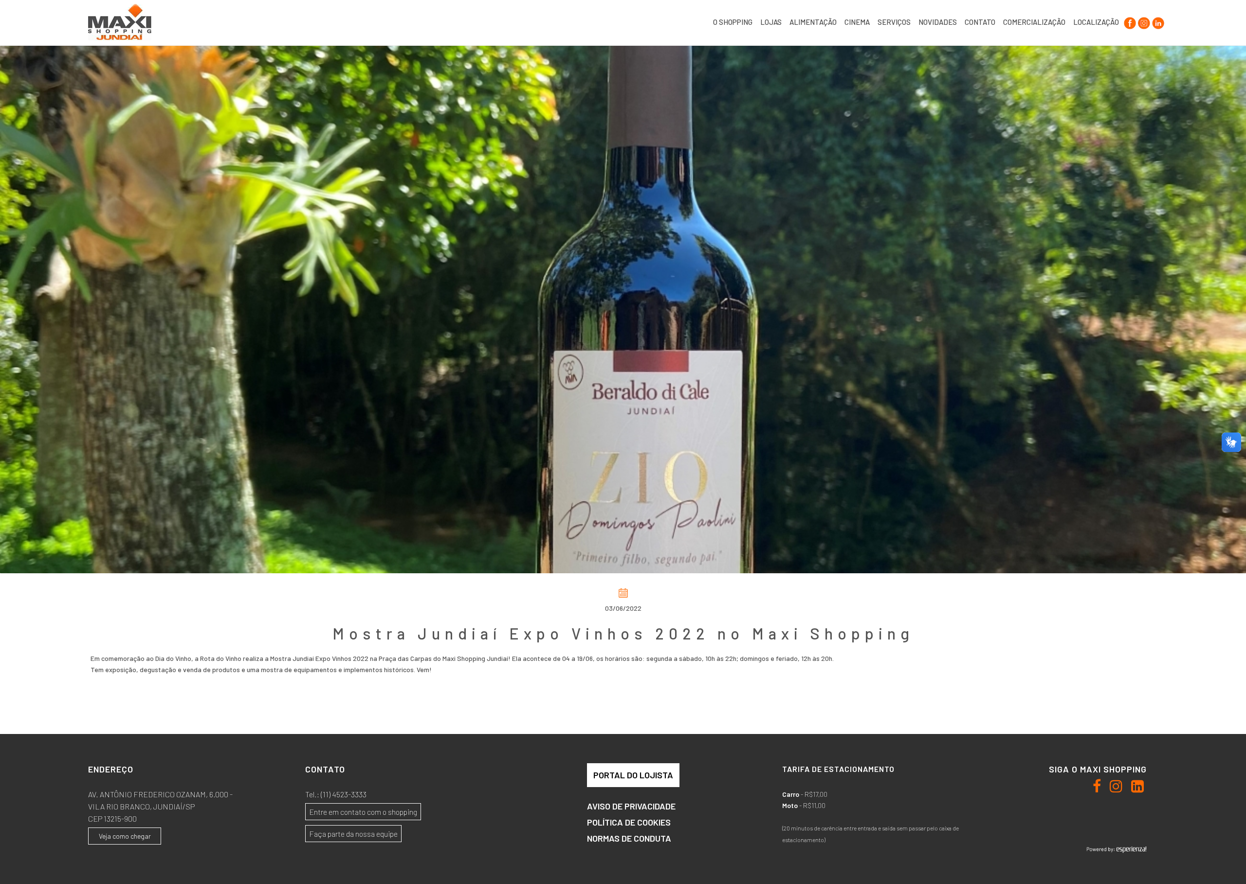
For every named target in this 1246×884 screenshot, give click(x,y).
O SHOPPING (732, 22)
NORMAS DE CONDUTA (629, 838)
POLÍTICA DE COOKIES (629, 822)
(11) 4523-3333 (343, 794)
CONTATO (980, 22)
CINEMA (857, 22)
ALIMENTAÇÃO (813, 22)
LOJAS (771, 22)
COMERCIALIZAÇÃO (1034, 22)
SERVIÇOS (894, 22)
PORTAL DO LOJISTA (633, 775)
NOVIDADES (937, 22)
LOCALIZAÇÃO (1096, 22)
